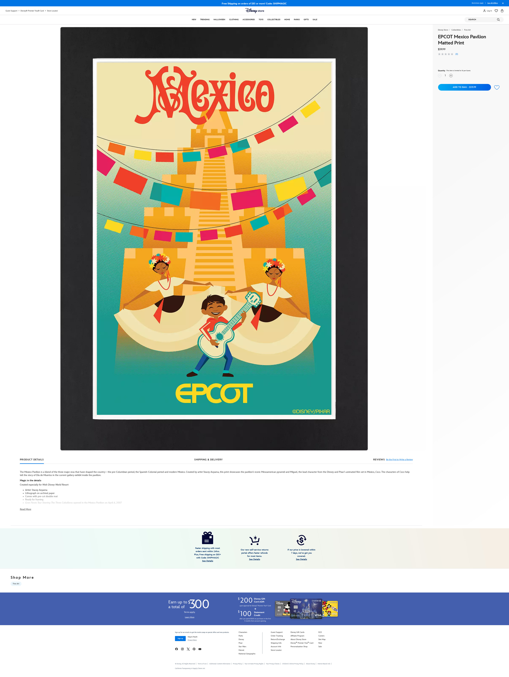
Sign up (180, 638)
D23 (320, 632)
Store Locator (52, 11)
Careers (321, 636)
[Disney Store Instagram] (182, 649)
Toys (261, 19)
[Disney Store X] (188, 649)
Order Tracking (277, 636)
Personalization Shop (299, 646)
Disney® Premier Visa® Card (32, 11)
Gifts (306, 19)
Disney (241, 639)
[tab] (32, 459)
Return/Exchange (278, 639)
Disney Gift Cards (297, 632)
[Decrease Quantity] (439, 75)
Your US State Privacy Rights (254, 664)
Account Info (276, 646)
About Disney (310, 664)
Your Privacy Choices (273, 664)
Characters (243, 632)
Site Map (322, 639)
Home (287, 19)
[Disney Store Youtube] (199, 649)
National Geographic (247, 654)
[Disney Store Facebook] (176, 649)
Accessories (249, 19)
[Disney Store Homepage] (254, 10)
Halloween (219, 19)
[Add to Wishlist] (497, 87)
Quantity (441, 71)
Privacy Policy (192, 640)
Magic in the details (30, 480)
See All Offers (492, 3)
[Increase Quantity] (451, 75)
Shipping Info (276, 643)
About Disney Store (298, 639)
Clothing (234, 19)
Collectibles (273, 19)
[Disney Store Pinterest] (194, 649)
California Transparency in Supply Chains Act (190, 668)
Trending (205, 19)
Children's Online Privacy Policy (292, 664)
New (194, 19)
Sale (315, 19)
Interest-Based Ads (324, 664)
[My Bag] (502, 10)
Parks (297, 19)
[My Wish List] (496, 10)
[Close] (502, 4)
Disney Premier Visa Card (302, 643)
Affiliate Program (297, 636)
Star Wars (242, 646)
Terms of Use (202, 664)
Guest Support (11, 11)
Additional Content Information (219, 664)
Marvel (241, 650)
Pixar (241, 643)
